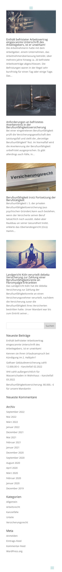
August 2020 (13, 462)
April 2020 (12, 467)
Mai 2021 (11, 437)
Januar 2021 (13, 447)
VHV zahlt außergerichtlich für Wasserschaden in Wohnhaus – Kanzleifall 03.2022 (29, 375)
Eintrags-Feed (13, 540)
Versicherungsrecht (17, 522)
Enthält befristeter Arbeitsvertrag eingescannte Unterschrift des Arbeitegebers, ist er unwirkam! (27, 42)
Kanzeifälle (12, 512)
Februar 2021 (13, 442)
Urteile (10, 517)
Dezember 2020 (15, 452)
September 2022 (15, 411)
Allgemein (11, 501)
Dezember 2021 (15, 432)
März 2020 (12, 473)
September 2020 (15, 457)
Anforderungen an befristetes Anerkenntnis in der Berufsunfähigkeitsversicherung (26, 124)
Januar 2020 (13, 483)
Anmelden (12, 535)
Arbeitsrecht (13, 507)
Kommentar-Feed (15, 546)
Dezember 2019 (15, 488)
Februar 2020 (13, 478)
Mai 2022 (11, 416)
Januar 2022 (13, 427)
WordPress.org (14, 551)
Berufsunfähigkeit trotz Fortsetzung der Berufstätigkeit (31, 199)
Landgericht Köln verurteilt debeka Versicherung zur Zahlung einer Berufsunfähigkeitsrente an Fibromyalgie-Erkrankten (27, 278)
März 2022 (12, 421)
